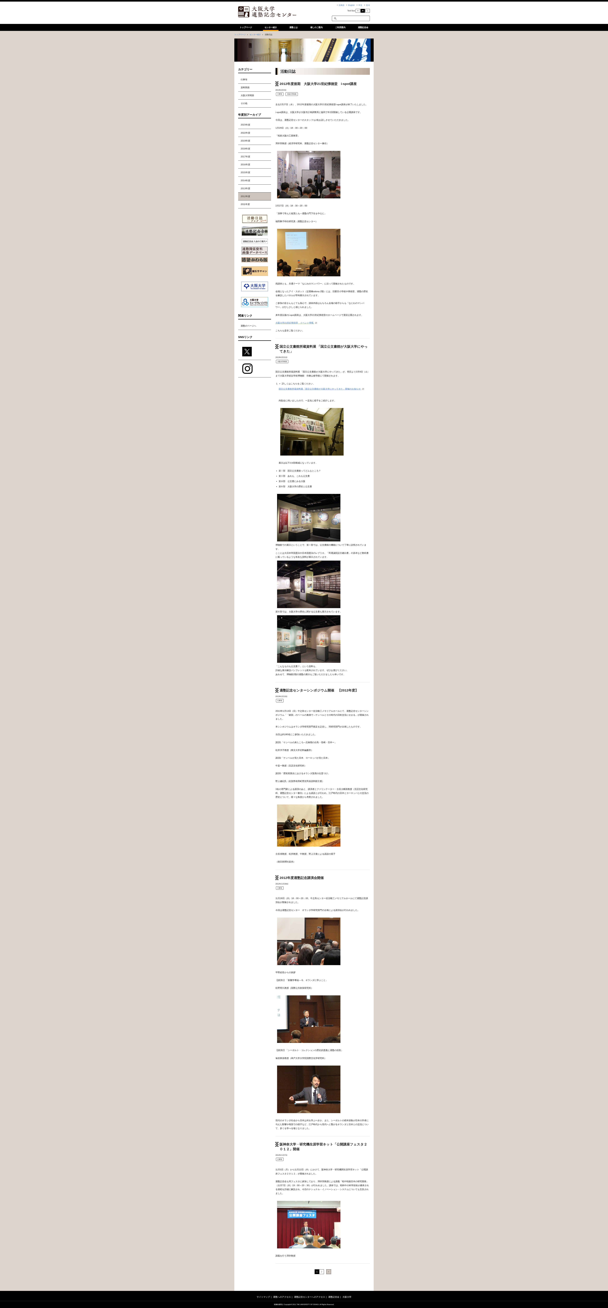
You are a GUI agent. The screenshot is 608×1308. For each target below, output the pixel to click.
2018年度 (245, 148)
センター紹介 (271, 27)
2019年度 (245, 140)
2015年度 (245, 172)
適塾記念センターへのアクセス (309, 1297)
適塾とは (293, 27)
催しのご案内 (316, 27)
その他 (244, 103)
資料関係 (245, 87)
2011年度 (245, 204)
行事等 (279, 94)
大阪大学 (346, 1297)
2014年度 (245, 180)
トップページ (246, 27)
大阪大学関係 (291, 94)
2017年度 (245, 156)
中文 (360, 5)
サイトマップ (263, 1297)
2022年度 (245, 133)
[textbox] (351, 18)
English (351, 5)
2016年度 (245, 164)
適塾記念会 (363, 27)
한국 (368, 5)
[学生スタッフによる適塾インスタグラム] (254, 368)
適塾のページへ (248, 326)
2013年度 (245, 188)
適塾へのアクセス (282, 1297)
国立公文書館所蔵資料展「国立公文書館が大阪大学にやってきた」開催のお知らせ (320, 389)
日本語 (341, 5)
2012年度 (245, 196)
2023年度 (245, 124)
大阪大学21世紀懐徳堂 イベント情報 (295, 322)
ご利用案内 (340, 27)
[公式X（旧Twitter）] (254, 351)
